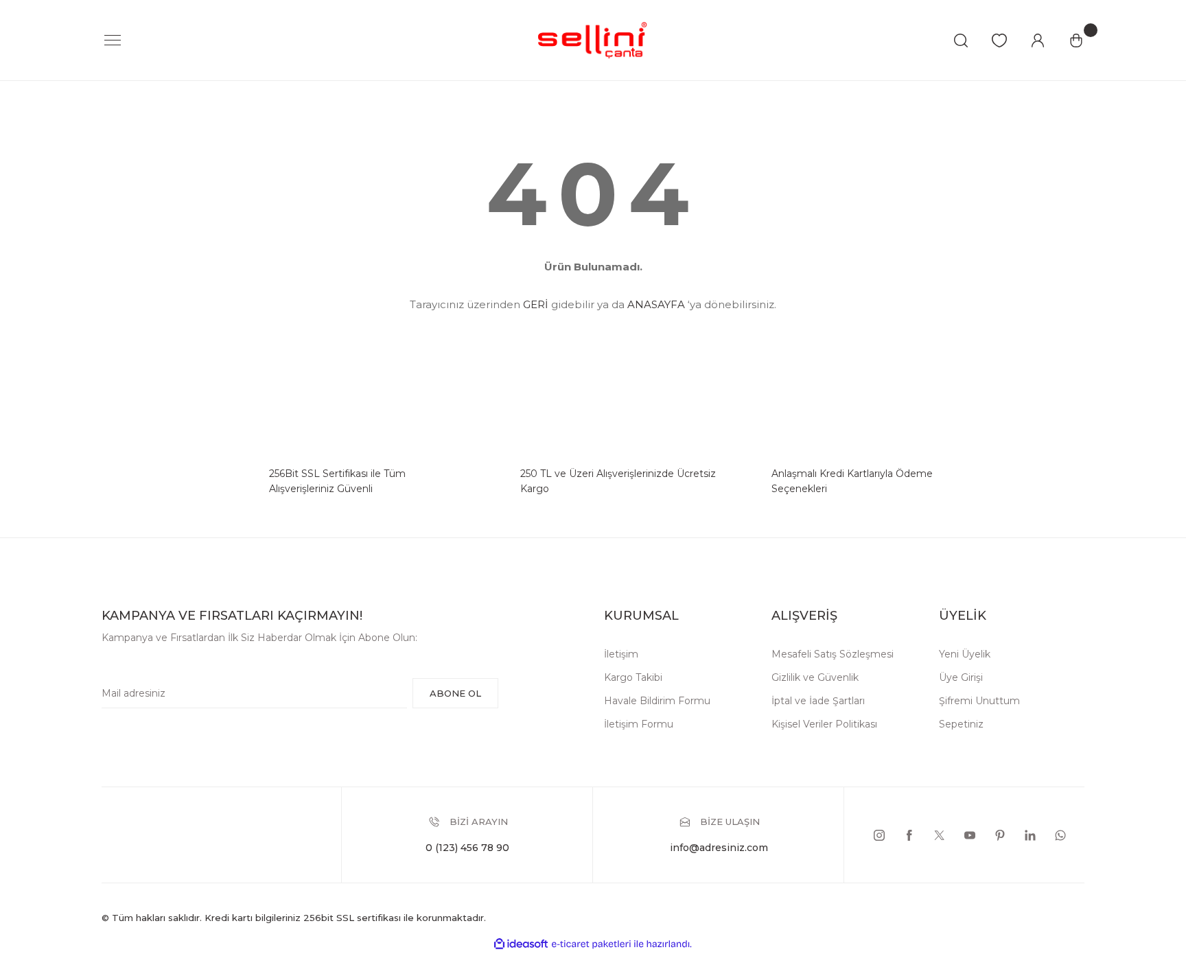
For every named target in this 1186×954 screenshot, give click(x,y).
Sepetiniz (961, 724)
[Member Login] (1038, 40)
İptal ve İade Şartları (818, 701)
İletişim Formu (638, 724)
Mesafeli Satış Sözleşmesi (832, 654)
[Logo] (593, 39)
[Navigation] (113, 40)
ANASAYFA (656, 304)
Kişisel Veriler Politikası (824, 724)
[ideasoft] (520, 944)
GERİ (535, 304)
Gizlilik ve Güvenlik (815, 677)
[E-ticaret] (591, 944)
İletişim (621, 654)
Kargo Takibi (633, 677)
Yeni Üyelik (964, 654)
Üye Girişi (961, 677)
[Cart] (1076, 40)
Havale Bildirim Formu (657, 701)
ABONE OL (455, 693)
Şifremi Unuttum (979, 701)
